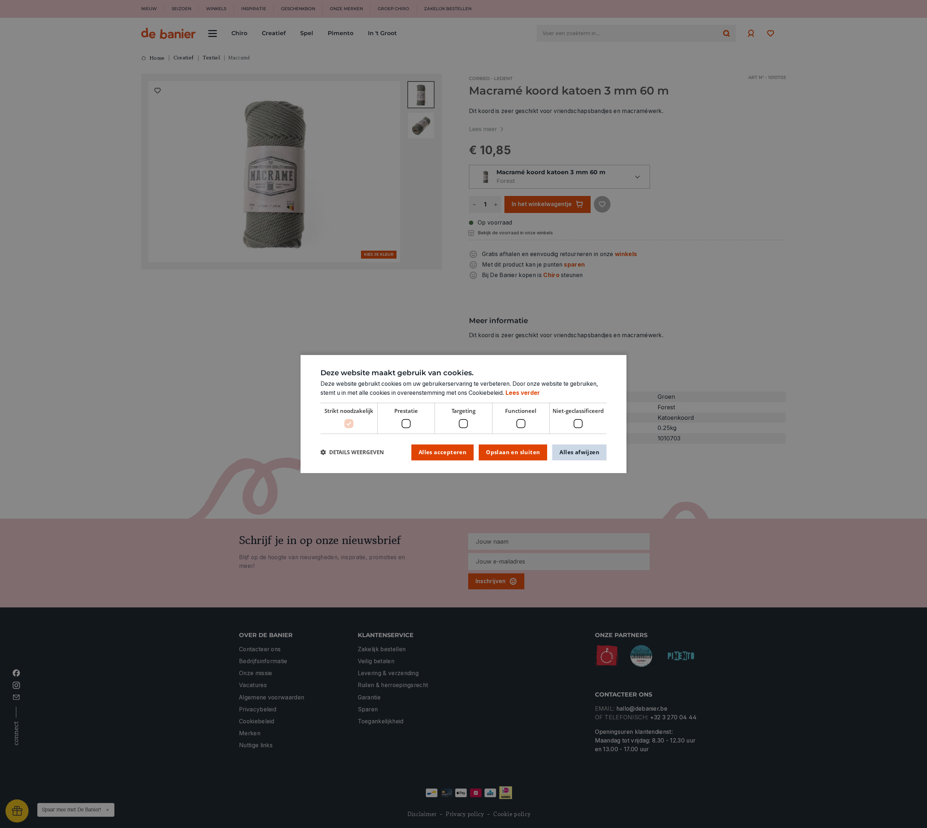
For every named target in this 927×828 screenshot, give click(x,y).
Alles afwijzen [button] (579, 452)
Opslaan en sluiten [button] (513, 452)
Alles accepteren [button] (442, 452)
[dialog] (463, 414)
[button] (352, 452)
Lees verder (523, 392)
